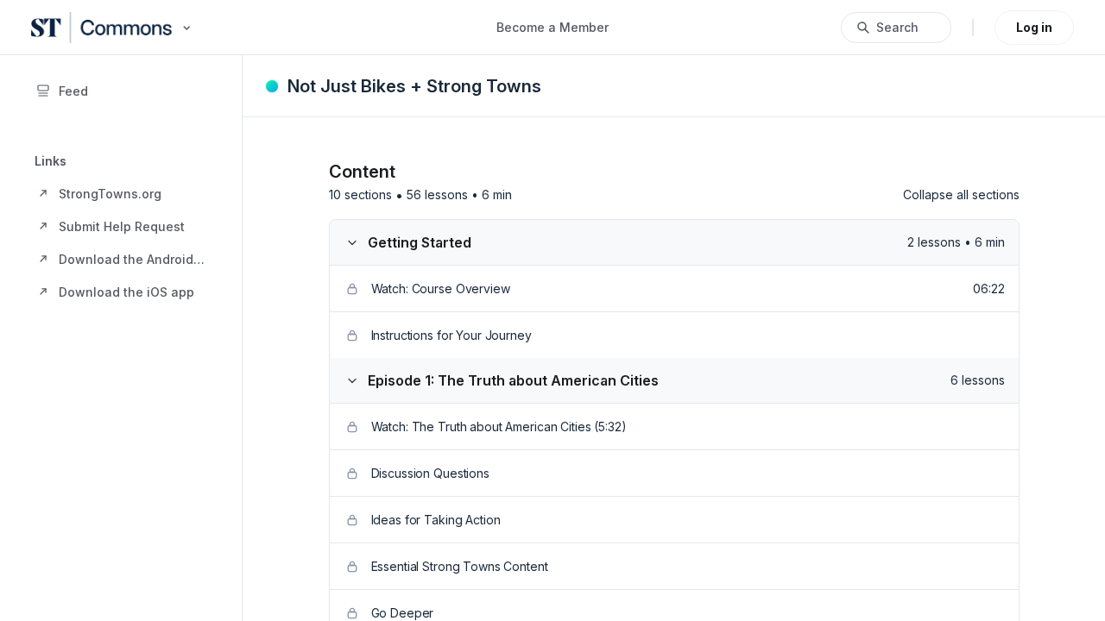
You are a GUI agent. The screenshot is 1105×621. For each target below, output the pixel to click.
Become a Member (552, 27)
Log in (1034, 27)
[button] (121, 193)
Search (897, 27)
